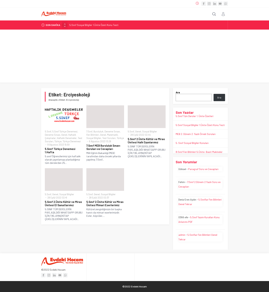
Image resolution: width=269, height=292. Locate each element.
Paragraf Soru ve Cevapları (203, 169)
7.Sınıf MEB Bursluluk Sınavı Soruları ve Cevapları (103, 147)
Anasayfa (52, 99)
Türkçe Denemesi (72, 141)
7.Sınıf (89, 131)
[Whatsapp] (225, 3)
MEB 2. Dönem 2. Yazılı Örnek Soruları (196, 133)
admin (181, 234)
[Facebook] (203, 3)
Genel (64, 134)
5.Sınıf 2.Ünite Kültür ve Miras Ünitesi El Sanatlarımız (63, 203)
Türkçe (57, 141)
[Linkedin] (214, 3)
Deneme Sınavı (52, 134)
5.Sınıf (48, 131)
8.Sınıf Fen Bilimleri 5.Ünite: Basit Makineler (199, 151)
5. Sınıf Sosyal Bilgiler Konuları (192, 142)
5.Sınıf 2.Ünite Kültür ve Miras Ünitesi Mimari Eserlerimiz (105, 203)
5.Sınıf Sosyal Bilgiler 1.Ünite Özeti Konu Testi (93, 24)
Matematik (112, 134)
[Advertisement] (134, 57)
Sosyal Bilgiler (93, 138)
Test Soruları (109, 138)
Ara (178, 92)
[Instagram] (209, 3)
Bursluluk (98, 131)
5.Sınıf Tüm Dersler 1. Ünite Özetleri (194, 116)
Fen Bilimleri (92, 134)
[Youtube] (220, 3)
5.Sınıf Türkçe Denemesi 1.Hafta (60, 150)
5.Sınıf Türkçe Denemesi (64, 131)
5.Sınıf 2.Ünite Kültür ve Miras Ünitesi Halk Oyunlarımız (146, 140)
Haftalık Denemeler (67, 138)
